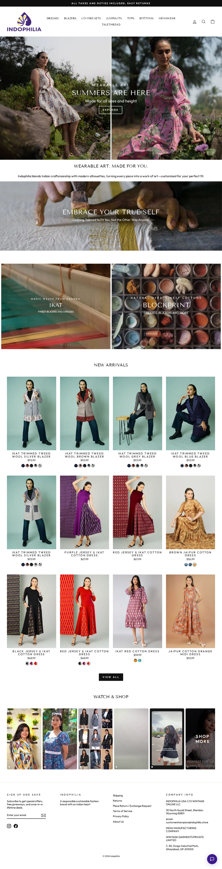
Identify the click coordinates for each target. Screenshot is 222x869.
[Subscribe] (43, 815)
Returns (117, 800)
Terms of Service (122, 811)
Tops (130, 18)
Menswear (167, 18)
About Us (118, 821)
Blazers (70, 18)
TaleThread (111, 24)
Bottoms (146, 18)
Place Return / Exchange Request (132, 805)
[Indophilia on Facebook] (16, 826)
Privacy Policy (121, 816)
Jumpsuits (114, 18)
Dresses (53, 18)
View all (111, 677)
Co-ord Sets (91, 18)
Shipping (118, 795)
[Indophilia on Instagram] (9, 826)
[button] (212, 859)
